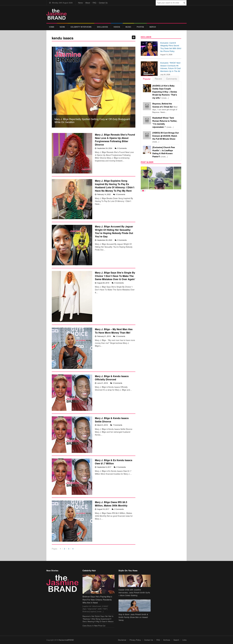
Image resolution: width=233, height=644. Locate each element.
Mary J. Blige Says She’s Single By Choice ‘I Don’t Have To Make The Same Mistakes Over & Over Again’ (115, 276)
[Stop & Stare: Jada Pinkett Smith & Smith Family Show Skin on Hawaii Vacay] (135, 605)
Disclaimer (122, 640)
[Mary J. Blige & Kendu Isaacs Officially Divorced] (72, 393)
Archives (166, 640)
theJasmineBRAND (66, 640)
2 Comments (121, 467)
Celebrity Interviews (81, 27)
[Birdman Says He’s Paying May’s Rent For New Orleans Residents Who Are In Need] (99, 584)
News (62, 27)
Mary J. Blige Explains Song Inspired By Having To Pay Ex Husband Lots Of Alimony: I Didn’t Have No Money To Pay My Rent (114, 185)
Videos (117, 27)
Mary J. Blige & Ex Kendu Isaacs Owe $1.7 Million (113, 461)
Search (176, 640)
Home (80, 2)
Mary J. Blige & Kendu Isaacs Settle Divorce (112, 419)
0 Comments (122, 148)
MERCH (153, 27)
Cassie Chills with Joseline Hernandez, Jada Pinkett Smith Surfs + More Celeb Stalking (134, 592)
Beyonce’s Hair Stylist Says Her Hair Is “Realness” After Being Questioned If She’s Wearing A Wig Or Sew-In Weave (98, 619)
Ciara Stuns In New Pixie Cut (94, 625)
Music (128, 27)
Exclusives (102, 27)
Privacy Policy (135, 640)
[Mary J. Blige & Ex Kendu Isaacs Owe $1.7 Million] (72, 477)
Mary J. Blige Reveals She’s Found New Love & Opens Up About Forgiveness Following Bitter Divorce (115, 139)
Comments (171, 78)
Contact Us (103, 2)
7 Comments (117, 425)
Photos (140, 27)
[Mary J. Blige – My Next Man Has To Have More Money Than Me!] (72, 348)
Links (184, 640)
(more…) (164, 91)
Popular (147, 78)
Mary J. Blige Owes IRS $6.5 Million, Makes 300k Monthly (111, 503)
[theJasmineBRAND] (56, 14)
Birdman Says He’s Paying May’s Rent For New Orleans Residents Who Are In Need (97, 599)
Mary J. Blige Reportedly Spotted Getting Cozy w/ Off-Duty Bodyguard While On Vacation (92, 120)
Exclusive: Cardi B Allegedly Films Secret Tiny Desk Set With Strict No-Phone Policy (170, 46)
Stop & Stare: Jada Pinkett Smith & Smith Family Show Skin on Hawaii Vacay (133, 617)
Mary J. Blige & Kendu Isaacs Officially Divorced (112, 377)
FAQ (94, 2)
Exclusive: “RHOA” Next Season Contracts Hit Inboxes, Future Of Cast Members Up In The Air (170, 66)
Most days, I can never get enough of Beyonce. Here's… (164, 107)
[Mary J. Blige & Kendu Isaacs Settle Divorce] (72, 434)
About (87, 2)
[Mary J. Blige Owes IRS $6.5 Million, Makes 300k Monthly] (72, 521)
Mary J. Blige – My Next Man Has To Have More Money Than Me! (114, 330)
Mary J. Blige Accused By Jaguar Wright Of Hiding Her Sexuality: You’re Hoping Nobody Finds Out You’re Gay (114, 231)
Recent (158, 78)
